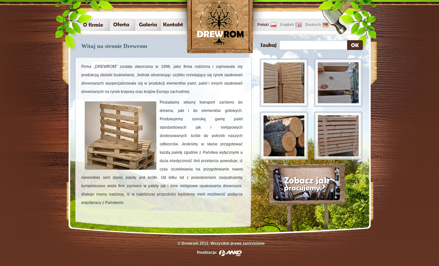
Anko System (230, 253)
